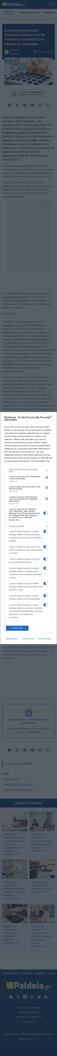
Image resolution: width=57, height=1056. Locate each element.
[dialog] (28, 528)
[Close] (51, 417)
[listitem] (28, 470)
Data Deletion (12, 638)
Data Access (28, 638)
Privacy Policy (45, 638)
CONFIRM (17, 628)
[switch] (45, 477)
